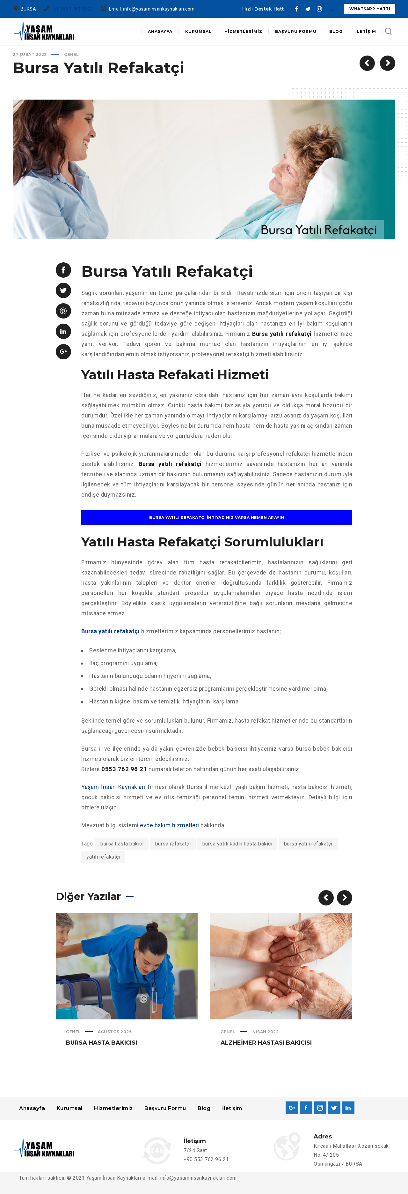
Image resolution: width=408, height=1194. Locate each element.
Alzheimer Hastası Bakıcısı (266, 1042)
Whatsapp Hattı (369, 8)
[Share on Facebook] (63, 270)
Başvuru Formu (165, 1108)
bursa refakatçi (173, 844)
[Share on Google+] (63, 351)
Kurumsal (70, 1108)
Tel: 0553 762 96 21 (73, 8)
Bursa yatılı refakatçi (110, 631)
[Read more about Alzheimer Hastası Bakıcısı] (281, 966)
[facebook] (296, 9)
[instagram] (319, 9)
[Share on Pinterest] (63, 311)
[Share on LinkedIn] (63, 331)
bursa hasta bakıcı (121, 844)
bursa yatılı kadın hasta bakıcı (237, 844)
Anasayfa (32, 1108)
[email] (331, 9)
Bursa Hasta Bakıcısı (101, 1042)
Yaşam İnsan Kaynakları (113, 787)
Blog (204, 1108)
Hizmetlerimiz (113, 1108)
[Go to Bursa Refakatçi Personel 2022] (387, 63)
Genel (71, 54)
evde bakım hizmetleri (169, 825)
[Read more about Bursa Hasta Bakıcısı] (127, 966)
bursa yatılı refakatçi (308, 844)
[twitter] (308, 9)
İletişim (232, 1108)
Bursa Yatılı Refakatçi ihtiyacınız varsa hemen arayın (216, 517)
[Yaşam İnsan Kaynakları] (44, 31)
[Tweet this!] (63, 290)
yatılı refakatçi (103, 857)
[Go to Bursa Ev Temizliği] (367, 63)
